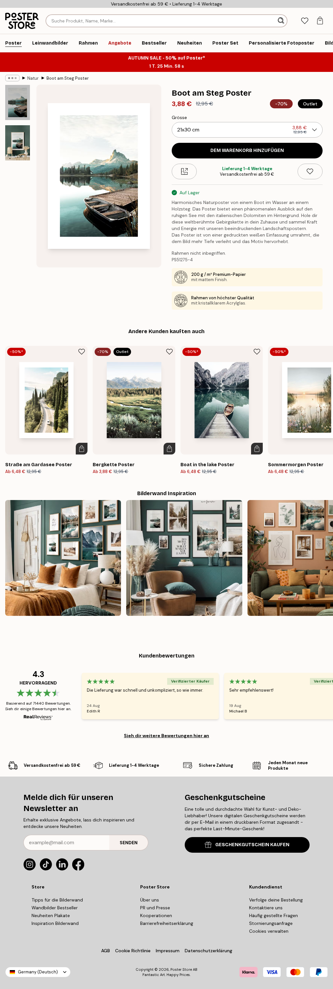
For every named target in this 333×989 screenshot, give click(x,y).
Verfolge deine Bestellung (276, 900)
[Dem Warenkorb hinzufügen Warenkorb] (81, 448)
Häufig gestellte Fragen (273, 915)
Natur (33, 78)
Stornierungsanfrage (271, 923)
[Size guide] (184, 171)
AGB (105, 951)
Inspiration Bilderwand (55, 923)
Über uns (149, 900)
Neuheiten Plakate (51, 915)
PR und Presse (155, 908)
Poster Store (181, 969)
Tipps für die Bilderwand (57, 900)
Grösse (179, 117)
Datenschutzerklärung (208, 951)
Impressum (168, 951)
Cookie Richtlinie (133, 951)
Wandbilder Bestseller (55, 908)
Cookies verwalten (268, 931)
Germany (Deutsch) (38, 972)
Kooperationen (156, 915)
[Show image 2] (17, 142)
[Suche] (281, 20)
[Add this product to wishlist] (310, 171)
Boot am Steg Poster (68, 78)
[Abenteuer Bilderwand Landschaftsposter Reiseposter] (184, 558)
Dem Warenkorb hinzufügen (247, 150)
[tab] (304, 21)
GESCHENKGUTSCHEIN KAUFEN (252, 844)
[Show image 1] (17, 102)
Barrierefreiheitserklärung (166, 923)
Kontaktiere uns (266, 908)
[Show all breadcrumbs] (12, 78)
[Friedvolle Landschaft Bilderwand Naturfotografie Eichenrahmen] (63, 558)
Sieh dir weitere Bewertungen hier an (166, 735)
